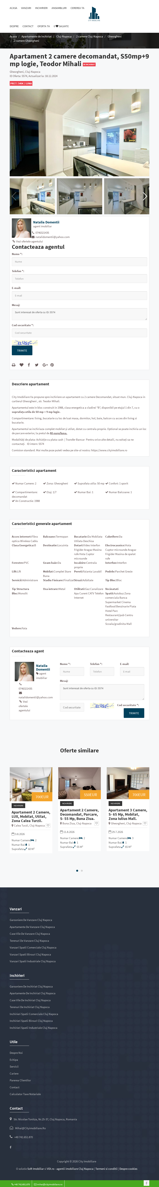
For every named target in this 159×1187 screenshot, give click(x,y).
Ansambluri (59, 8)
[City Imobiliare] (94, 13)
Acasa (13, 8)
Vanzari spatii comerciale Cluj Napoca (33, 947)
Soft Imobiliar (35, 1169)
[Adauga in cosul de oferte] (22, 364)
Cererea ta (77, 8)
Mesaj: (16, 305)
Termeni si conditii (106, 1169)
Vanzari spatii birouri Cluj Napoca (30, 954)
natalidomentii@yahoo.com (52, 237)
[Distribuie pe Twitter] (37, 364)
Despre (14, 26)
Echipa (14, 1060)
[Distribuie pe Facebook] (29, 364)
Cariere (14, 1073)
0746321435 (42, 232)
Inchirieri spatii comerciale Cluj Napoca (34, 1014)
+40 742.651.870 (23, 1137)
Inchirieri (41, 8)
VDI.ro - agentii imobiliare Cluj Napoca (70, 1169)
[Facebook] (10, 1147)
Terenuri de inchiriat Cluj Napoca (30, 1007)
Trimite (22, 350)
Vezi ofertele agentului (29, 241)
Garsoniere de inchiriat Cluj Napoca (31, 986)
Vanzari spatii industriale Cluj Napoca (33, 961)
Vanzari (26, 8)
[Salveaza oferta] (48, 825)
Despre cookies (128, 1169)
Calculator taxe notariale (25, 1094)
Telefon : (18, 271)
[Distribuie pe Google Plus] (45, 364)
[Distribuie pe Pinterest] (52, 364)
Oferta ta (43, 26)
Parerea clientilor (20, 1080)
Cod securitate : (23, 325)
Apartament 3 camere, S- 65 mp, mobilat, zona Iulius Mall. (128, 814)
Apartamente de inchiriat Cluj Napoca (32, 993)
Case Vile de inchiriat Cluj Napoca (30, 1000)
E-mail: (16, 288)
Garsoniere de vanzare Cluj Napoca (31, 920)
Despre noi (16, 1053)
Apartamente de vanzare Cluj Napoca (32, 927)
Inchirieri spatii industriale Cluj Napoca (33, 1028)
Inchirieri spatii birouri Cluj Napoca (31, 1021)
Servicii (14, 1066)
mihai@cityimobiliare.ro (30, 1128)
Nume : (17, 254)
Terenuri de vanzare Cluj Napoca (29, 940)
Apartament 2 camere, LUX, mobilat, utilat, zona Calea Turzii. (31, 816)
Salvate (61, 26)
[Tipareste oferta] (14, 364)
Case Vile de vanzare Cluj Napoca (30, 933)
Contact (28, 26)
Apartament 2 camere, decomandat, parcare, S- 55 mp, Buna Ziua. (79, 814)
